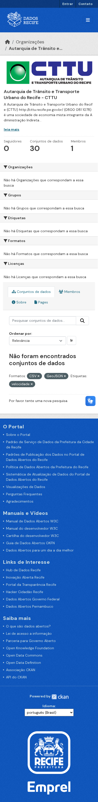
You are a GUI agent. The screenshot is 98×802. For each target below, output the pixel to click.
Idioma (48, 706)
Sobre (20, 302)
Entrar (67, 4)
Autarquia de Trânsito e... (35, 48)
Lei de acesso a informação (29, 633)
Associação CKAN (20, 670)
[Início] (7, 42)
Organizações (30, 42)
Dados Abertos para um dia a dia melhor (40, 550)
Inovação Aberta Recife (25, 577)
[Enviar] (82, 320)
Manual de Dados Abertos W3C (32, 521)
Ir (71, 340)
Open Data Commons (24, 655)
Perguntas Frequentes (24, 494)
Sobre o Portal (18, 434)
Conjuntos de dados (33, 291)
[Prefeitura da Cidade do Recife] (49, 752)
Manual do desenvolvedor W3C (32, 528)
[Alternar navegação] (88, 20)
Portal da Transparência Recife (31, 584)
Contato (85, 4)
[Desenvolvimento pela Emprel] (49, 787)
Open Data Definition (23, 662)
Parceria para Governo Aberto (31, 640)
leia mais (11, 129)
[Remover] (38, 376)
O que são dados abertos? (28, 626)
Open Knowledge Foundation (30, 648)
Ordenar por (20, 333)
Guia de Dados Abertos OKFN (30, 543)
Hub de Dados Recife (23, 570)
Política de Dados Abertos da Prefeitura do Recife (47, 467)
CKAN (60, 696)
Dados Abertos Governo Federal (33, 599)
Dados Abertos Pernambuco (29, 606)
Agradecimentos (19, 501)
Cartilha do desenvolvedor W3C (32, 535)
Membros (71, 291)
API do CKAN (16, 677)
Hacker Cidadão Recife (24, 592)
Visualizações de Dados (25, 487)
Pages (42, 302)
